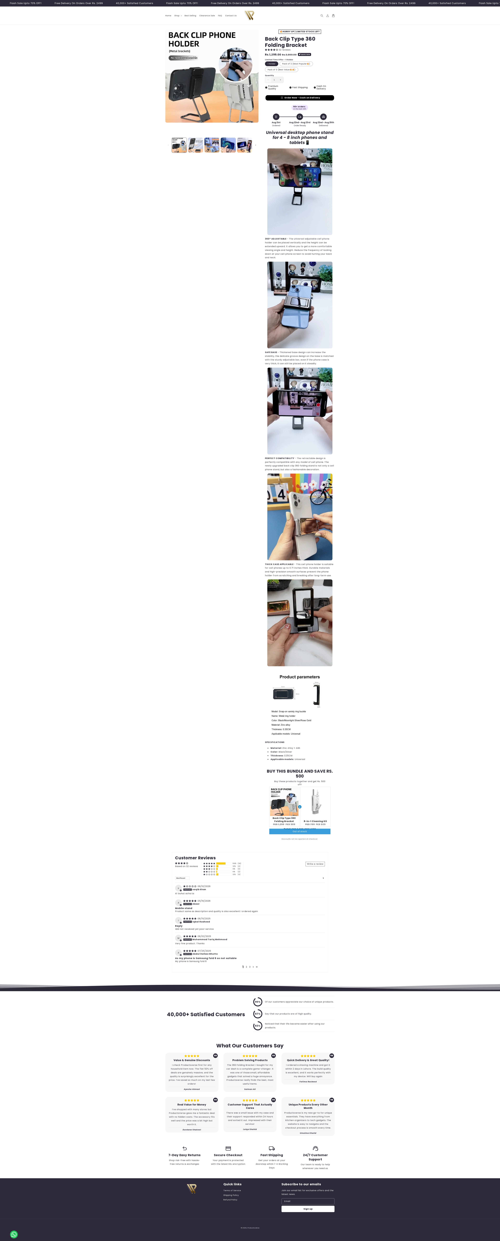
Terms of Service (232, 1190)
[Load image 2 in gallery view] (195, 145)
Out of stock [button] (300, 833)
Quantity (269, 75)
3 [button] (250, 966)
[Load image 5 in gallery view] (244, 145)
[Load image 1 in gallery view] (179, 145)
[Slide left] (168, 145)
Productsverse (253, 1228)
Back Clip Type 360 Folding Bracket (284, 820)
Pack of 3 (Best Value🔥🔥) (281, 69)
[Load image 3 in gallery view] (211, 145)
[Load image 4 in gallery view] (228, 145)
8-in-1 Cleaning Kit (315, 821)
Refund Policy (230, 1199)
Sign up (308, 1208)
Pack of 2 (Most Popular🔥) (296, 63)
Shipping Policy (231, 1195)
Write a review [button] (315, 863)
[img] (190, 886)
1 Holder (272, 63)
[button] (178, 15)
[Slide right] (255, 145)
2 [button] (246, 966)
